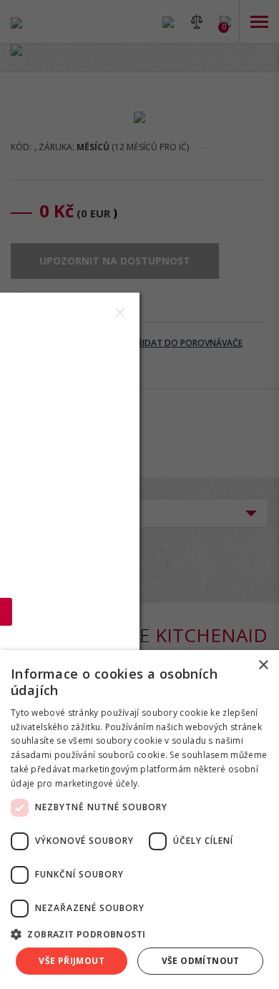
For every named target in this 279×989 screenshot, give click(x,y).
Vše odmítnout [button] (201, 961)
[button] (139, 933)
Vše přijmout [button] (71, 961)
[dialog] (139, 819)
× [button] (263, 665)
